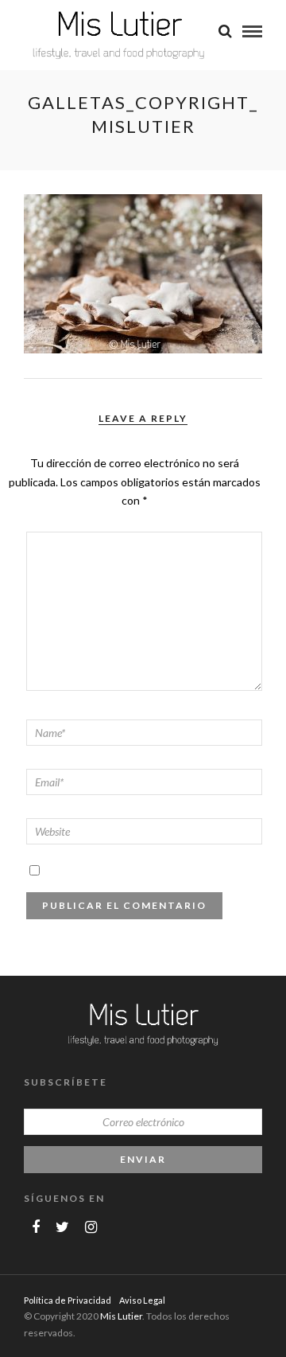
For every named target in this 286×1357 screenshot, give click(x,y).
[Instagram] (91, 1227)
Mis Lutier (121, 1316)
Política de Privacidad (67, 1300)
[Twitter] (62, 1227)
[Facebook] (36, 1227)
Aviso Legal (142, 1300)
